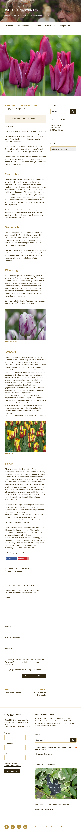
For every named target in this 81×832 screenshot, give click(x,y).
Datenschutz (39, 827)
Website (8, 649)
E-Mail (7, 753)
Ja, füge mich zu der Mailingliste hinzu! (24, 670)
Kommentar (10, 598)
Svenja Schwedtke (32, 106)
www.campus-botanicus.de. (44, 809)
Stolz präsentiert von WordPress (57, 827)
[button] (11, 558)
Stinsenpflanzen (43, 754)
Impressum (9, 31)
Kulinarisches (50, 26)
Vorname (7, 733)
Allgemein (13, 568)
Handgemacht (64, 26)
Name (8, 627)
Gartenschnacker (23, 26)
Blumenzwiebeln (26, 568)
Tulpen (27, 571)
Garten (38, 26)
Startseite (9, 26)
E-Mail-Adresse (12, 638)
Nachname (8, 743)
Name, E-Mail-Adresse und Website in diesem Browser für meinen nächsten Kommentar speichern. (24, 662)
